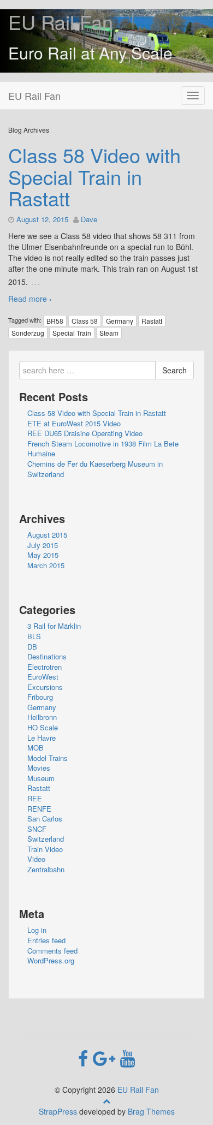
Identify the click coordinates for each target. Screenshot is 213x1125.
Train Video (45, 849)
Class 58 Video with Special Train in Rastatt (94, 176)
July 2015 (42, 545)
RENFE (39, 808)
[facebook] (85, 1057)
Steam (109, 332)
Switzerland (45, 839)
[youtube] (127, 1057)
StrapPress (58, 1111)
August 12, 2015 (42, 219)
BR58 (54, 320)
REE (34, 798)
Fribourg (40, 697)
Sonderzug (27, 332)
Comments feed (52, 950)
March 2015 (45, 565)
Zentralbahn (45, 869)
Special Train (71, 332)
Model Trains (47, 758)
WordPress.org (50, 960)
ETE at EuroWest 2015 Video (74, 423)
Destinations (47, 656)
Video (36, 859)
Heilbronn (42, 717)
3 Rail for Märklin (54, 626)
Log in (36, 930)
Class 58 (85, 320)
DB (32, 646)
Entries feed (46, 940)
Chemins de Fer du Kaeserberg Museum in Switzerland (95, 469)
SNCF (36, 829)
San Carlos (44, 818)
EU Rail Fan (60, 21)
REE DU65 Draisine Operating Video (85, 433)
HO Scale (42, 727)
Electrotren (44, 667)
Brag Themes (151, 1111)
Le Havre (41, 738)
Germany (119, 320)
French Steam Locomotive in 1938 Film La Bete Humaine (103, 448)
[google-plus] (106, 1057)
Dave (89, 219)
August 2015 (47, 534)
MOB (35, 747)
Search (174, 370)
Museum (41, 778)
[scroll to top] (106, 1100)
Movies (38, 768)
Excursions (45, 687)
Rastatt (151, 320)
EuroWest (42, 676)
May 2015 (42, 555)
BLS (34, 636)
